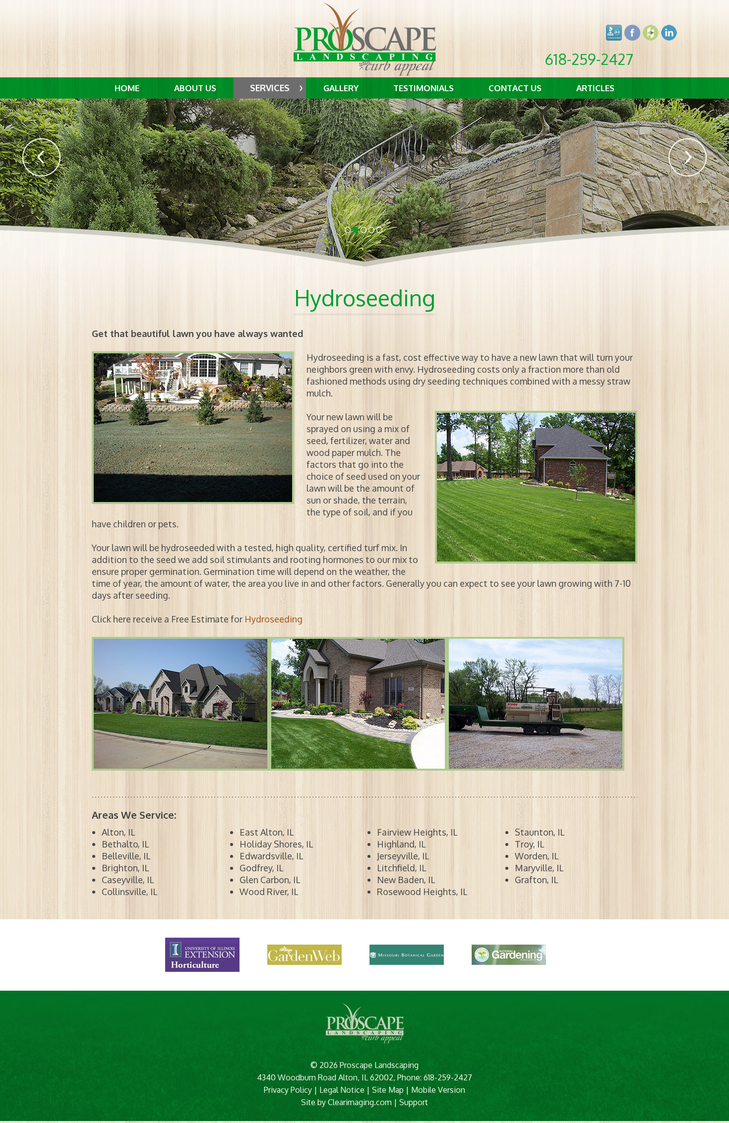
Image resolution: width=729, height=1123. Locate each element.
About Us (195, 88)
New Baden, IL (406, 879)
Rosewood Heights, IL (422, 891)
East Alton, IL (267, 832)
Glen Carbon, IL (270, 879)
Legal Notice (341, 1090)
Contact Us (515, 88)
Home (127, 88)
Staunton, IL (539, 832)
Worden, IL (536, 855)
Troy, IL (529, 844)
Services (270, 87)
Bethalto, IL (125, 844)
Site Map (388, 1090)
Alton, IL (118, 832)
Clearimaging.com (360, 1102)
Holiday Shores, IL (276, 844)
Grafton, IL (536, 879)
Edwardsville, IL (271, 855)
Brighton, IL (125, 867)
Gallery (341, 88)
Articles (595, 88)
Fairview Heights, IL (417, 832)
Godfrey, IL (261, 867)
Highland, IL (401, 844)
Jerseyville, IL (403, 855)
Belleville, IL (126, 855)
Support (413, 1102)
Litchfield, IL (401, 867)
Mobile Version (438, 1090)
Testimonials (423, 88)
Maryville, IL (539, 867)
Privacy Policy (288, 1090)
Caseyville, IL (128, 879)
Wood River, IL (269, 891)
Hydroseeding (273, 619)
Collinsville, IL (129, 891)
